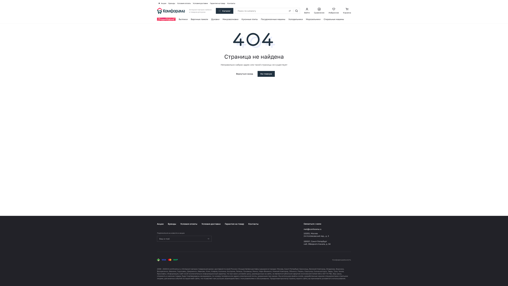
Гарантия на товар (234, 224)
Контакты (253, 224)
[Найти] (296, 11)
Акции (160, 224)
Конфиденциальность (341, 260)
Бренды (172, 224)
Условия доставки (211, 224)
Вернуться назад (244, 74)
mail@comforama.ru (312, 229)
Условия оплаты (188, 224)
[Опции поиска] (289, 11)
